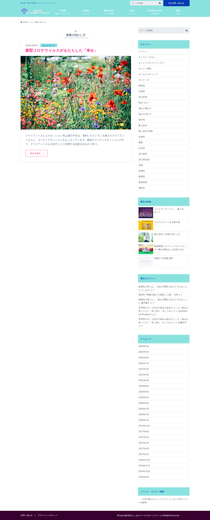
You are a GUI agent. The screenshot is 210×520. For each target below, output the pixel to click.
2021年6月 (144, 374)
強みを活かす (145, 114)
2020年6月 (144, 391)
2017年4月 (144, 448)
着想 (141, 142)
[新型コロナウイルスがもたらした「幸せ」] (76, 127)
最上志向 (143, 125)
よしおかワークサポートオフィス (147, 515)
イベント (132, 11)
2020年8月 (144, 386)
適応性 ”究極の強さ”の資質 (151, 294)
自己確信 (143, 153)
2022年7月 (144, 363)
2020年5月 (144, 397)
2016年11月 (144, 465)
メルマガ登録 (109, 11)
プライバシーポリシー (47, 515)
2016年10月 (144, 471)
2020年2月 (144, 414)
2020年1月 (144, 420)
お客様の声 (155, 11)
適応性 (142, 187)
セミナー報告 (145, 68)
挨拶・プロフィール (62, 11)
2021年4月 (144, 380)
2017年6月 (144, 437)
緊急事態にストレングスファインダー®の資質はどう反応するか (170, 248)
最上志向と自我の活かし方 (167, 234)
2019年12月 (144, 425)
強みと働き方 (145, 108)
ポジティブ (144, 79)
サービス (85, 11)
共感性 (142, 91)
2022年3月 (144, 369)
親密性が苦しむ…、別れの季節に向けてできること (163, 286)
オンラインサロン (147, 57)
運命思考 (143, 182)
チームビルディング (148, 74)
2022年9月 (144, 352)
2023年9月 (144, 346)
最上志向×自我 (146, 131)
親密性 (142, 176)
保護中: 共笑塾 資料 (163, 258)
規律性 (142, 170)
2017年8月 (144, 431)
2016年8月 (144, 477)
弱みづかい (144, 102)
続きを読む (35, 153)
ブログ (178, 11)
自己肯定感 (144, 159)
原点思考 (143, 97)
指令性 (142, 119)
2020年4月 (144, 403)
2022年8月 (144, 357)
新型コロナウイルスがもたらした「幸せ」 (62, 50)
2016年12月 (144, 460)
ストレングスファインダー (151, 62)
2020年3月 (144, 408)
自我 (141, 165)
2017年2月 (144, 454)
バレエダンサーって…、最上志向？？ (169, 211)
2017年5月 (144, 443)
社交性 (142, 148)
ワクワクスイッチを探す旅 (167, 222)
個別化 (142, 85)
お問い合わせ (177, 3)
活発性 (142, 136)
